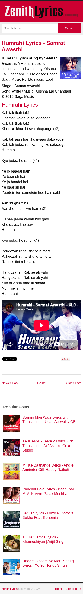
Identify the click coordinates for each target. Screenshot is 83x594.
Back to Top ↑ (73, 589)
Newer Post (10, 383)
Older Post (73, 383)
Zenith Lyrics (10, 589)
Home (41, 383)
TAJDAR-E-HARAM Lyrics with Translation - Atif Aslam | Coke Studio (47, 445)
